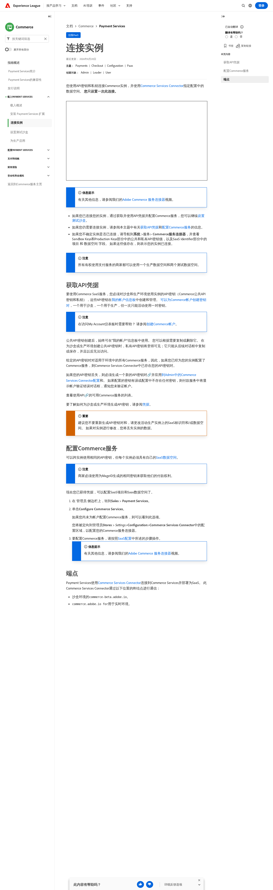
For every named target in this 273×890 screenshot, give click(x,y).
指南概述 (14, 63)
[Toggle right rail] (223, 16)
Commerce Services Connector (162, 86)
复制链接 (246, 45)
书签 (231, 45)
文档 (69, 26)
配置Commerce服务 (176, 227)
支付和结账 (13, 158)
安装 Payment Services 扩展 (27, 114)
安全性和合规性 (16, 175)
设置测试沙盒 (19, 132)
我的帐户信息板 (124, 300)
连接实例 (17, 122)
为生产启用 (17, 141)
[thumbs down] (149, 884)
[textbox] (27, 39)
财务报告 (12, 167)
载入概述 (16, 105)
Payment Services (112, 26)
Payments (81, 66)
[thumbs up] (140, 884)
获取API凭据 (149, 227)
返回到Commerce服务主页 (25, 184)
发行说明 (14, 88)
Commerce (86, 26)
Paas (130, 66)
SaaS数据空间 (166, 457)
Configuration (115, 66)
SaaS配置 (125, 538)
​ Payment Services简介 (22, 71)
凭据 (145, 404)
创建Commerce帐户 (161, 324)
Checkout (97, 66)
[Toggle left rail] (49, 16)
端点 (226, 79)
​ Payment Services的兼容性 (25, 80)
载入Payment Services (20, 96)
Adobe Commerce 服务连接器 (143, 199)
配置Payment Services (20, 150)
